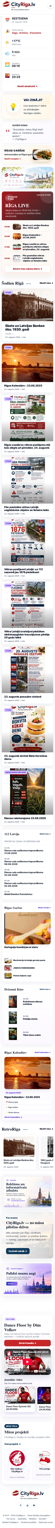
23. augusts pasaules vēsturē (22, 696)
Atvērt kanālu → (27, 1343)
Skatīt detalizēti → (27, 86)
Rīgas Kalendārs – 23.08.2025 (23, 385)
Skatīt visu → (46, 283)
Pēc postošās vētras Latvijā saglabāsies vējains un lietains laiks (26, 509)
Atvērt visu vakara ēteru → (27, 268)
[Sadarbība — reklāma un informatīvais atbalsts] (27, 1192)
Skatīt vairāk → (44, 908)
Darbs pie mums (46, 1522)
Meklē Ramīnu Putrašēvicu (18, 893)
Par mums (10, 1519)
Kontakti (42, 1519)
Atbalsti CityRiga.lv (10, 1522)
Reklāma (32, 1519)
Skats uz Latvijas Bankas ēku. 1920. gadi (25, 327)
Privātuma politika (28, 1522)
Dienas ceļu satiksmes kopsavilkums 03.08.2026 (23, 872)
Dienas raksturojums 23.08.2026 (25, 818)
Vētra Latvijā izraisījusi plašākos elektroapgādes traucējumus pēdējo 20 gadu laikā (27, 634)
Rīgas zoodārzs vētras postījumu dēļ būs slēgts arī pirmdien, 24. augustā (27, 446)
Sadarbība (22, 1519)
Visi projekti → (12, 1444)
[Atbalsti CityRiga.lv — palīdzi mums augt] (27, 1279)
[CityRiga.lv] (27, 1494)
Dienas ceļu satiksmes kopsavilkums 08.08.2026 (23, 861)
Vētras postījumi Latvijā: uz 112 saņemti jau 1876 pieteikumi (23, 571)
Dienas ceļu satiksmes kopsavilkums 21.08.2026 (23, 851)
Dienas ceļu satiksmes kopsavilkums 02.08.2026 (23, 883)
